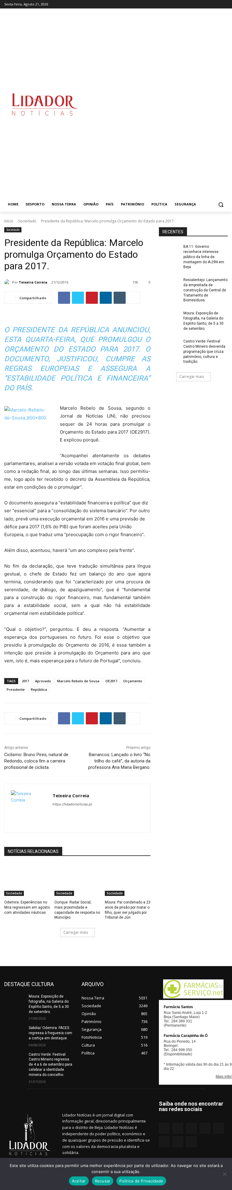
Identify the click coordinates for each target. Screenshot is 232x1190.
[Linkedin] (182, 4)
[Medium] (190, 4)
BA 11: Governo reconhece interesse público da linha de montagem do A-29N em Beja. (203, 256)
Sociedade (27, 221)
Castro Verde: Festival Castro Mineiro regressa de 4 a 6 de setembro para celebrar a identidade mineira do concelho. (50, 1064)
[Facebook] (165, 4)
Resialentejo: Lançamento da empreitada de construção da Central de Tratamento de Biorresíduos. (205, 290)
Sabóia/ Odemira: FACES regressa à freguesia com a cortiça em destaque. (50, 1033)
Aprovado (43, 681)
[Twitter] (215, 4)
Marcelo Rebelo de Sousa (78, 681)
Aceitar (79, 1181)
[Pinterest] (199, 4)
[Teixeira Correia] (8, 282)
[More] (133, 298)
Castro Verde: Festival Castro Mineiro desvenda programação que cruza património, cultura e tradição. (204, 351)
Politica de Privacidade (141, 1181)
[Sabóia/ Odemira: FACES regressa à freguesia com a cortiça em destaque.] (14, 1032)
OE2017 (111, 681)
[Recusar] (224, 1174)
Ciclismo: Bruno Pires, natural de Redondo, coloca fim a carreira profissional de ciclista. (36, 761)
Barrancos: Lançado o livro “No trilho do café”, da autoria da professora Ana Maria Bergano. (119, 761)
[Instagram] (173, 4)
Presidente (16, 689)
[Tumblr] (207, 4)
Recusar (103, 1181)
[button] (221, 204)
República (39, 689)
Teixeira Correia (33, 282)
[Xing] (224, 4)
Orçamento (132, 681)
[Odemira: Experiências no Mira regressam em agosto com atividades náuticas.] (27, 880)
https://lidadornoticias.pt (72, 804)
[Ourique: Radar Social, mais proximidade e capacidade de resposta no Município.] (77, 880)
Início (8, 221)
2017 (25, 681)
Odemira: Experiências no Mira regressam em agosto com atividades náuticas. (27, 907)
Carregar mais (75, 932)
